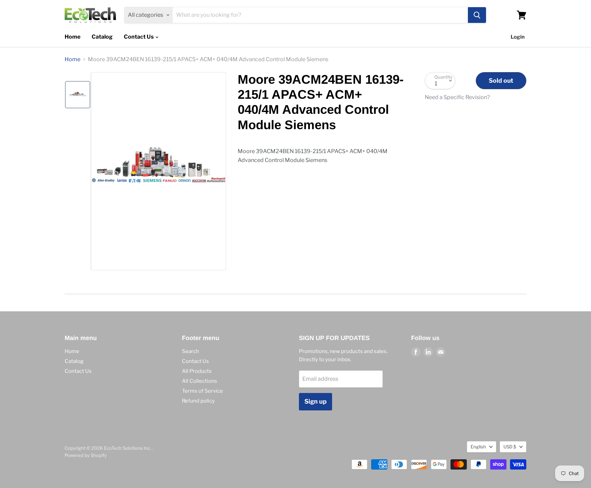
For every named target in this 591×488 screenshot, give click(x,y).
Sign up (315, 401)
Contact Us (139, 36)
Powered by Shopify (86, 455)
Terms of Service (202, 391)
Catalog (102, 36)
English (478, 446)
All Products (197, 371)
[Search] (477, 15)
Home (72, 36)
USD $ (509, 446)
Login (518, 37)
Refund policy (198, 401)
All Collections (199, 381)
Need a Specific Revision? (457, 97)
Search (190, 351)
